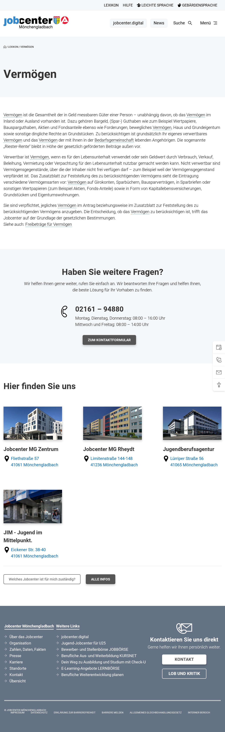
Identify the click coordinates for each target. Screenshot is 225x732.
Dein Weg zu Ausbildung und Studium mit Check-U (103, 662)
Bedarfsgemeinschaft (114, 140)
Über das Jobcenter (26, 637)
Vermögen (13, 114)
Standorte (17, 668)
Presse (15, 656)
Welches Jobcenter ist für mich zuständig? (42, 579)
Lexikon (111, 5)
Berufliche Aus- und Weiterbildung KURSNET (99, 656)
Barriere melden (112, 712)
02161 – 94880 (99, 309)
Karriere (16, 662)
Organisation (20, 643)
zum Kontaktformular (109, 340)
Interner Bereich (199, 712)
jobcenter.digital (128, 23)
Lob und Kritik (184, 673)
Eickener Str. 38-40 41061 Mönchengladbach (34, 553)
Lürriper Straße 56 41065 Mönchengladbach (194, 461)
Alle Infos (100, 579)
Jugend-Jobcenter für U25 (83, 643)
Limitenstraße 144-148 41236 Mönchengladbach (114, 461)
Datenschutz (39, 712)
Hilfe (128, 5)
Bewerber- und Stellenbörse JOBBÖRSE (94, 649)
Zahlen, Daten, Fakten (27, 649)
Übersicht (17, 681)
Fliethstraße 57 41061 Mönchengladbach (34, 461)
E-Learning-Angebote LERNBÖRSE (90, 668)
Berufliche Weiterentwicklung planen (92, 675)
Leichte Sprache (157, 5)
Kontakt (184, 659)
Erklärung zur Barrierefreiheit (74, 712)
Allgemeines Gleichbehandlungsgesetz (156, 712)
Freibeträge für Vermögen (48, 224)
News (159, 23)
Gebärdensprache (199, 5)
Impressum (17, 712)
